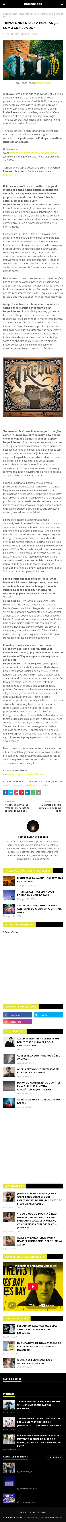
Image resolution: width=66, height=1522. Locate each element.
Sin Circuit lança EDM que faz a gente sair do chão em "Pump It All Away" (39, 909)
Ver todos (54, 1457)
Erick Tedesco (12, 33)
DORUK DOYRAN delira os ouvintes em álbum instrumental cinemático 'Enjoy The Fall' (38, 1086)
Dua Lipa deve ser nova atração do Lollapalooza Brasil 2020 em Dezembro (39, 1346)
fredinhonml (43, 82)
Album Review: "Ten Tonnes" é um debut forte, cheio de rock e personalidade (38, 1042)
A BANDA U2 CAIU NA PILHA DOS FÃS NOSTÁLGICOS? (38, 1496)
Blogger (58, 1517)
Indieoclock (33, 4)
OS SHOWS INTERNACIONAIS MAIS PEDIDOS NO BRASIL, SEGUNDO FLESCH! (39, 1466)
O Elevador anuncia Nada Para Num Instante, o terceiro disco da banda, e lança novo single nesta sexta (40, 1440)
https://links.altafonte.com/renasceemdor (33, 153)
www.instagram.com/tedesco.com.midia (25, 785)
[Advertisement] (33, 1146)
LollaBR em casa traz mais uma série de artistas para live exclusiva (37, 1329)
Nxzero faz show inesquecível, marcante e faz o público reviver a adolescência (39, 1481)
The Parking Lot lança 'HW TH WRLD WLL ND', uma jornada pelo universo (39, 1405)
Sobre (32, 1512)
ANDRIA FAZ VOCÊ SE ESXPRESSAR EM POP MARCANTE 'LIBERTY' (38, 1071)
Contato (42, 1512)
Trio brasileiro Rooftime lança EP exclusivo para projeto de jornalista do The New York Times (39, 1422)
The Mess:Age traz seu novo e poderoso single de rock (35, 893)
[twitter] (48, 1014)
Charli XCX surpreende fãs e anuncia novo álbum (34, 1361)
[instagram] (17, 1021)
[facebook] (17, 1014)
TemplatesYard (29, 1517)
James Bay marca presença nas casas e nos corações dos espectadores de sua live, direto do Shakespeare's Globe (39, 1198)
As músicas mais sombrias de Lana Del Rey (38, 1101)
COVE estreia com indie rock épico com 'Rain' (38, 1057)
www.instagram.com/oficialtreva (25, 774)
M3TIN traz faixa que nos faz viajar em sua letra (40, 879)
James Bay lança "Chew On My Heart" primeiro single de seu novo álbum (39, 1241)
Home (23, 1512)
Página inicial (9, 13)
